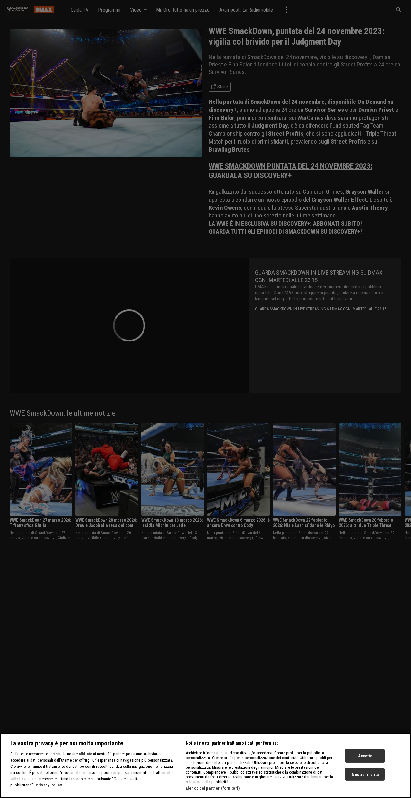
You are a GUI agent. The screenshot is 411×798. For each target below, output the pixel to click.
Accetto (365, 755)
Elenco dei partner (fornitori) (213, 788)
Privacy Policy (49, 785)
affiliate (86, 753)
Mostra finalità (365, 774)
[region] (205, 765)
